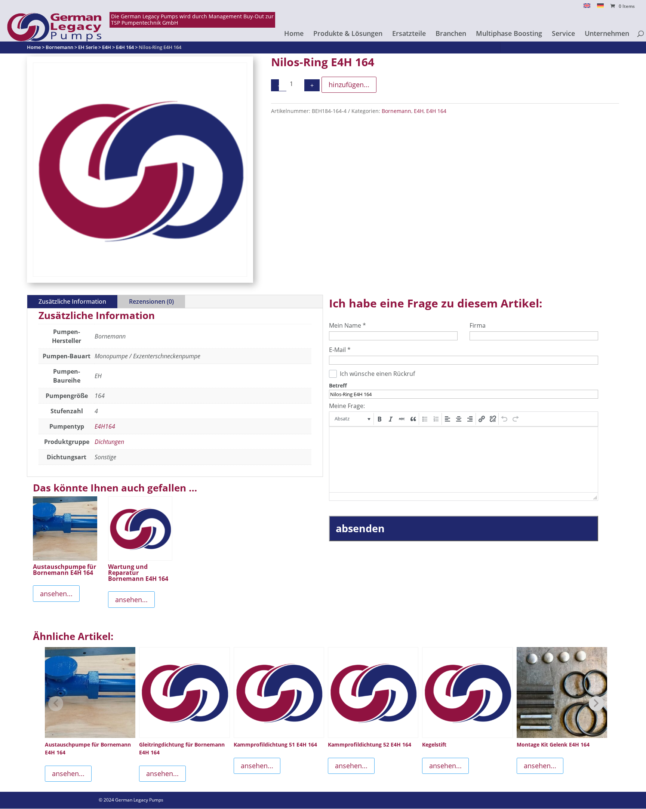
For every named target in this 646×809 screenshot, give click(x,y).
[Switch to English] (587, 7)
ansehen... (56, 593)
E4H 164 (436, 110)
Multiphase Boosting (509, 34)
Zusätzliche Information (72, 301)
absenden (360, 528)
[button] (352, 418)
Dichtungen (109, 442)
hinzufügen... (349, 84)
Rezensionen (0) (151, 301)
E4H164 (105, 426)
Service (563, 34)
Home (294, 34)
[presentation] (352, 418)
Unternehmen (607, 34)
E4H (419, 110)
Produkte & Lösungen (347, 34)
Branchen (451, 34)
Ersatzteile (409, 34)
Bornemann (396, 110)
